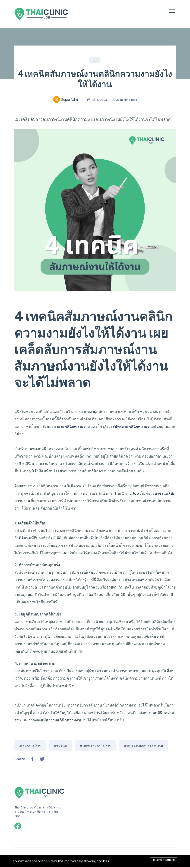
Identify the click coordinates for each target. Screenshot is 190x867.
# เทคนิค (60, 746)
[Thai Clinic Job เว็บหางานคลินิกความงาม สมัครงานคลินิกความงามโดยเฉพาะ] (39, 798)
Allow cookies (163, 859)
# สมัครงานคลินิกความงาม (143, 746)
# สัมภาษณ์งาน (30, 746)
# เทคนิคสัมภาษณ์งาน (95, 746)
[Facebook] (17, 826)
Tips (95, 60)
